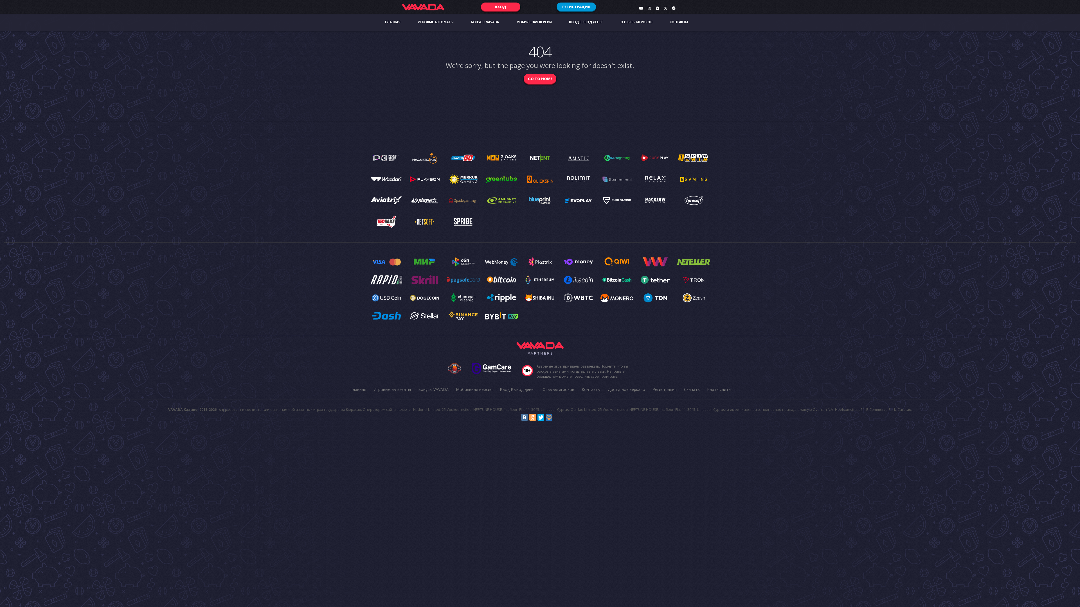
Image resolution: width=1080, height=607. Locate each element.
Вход (500, 6)
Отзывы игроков (636, 22)
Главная (392, 22)
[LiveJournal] (557, 417)
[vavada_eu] (665, 8)
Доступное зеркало (626, 389)
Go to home (540, 78)
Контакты (679, 22)
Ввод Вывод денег (586, 22)
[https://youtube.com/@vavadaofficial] (641, 8)
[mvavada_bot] (674, 8)
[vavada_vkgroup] (657, 8)
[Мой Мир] (549, 417)
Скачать (692, 389)
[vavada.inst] (649, 8)
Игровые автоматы (436, 22)
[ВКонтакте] (524, 417)
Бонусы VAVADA (485, 22)
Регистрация (576, 6)
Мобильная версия (534, 22)
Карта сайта (719, 389)
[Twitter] (540, 417)
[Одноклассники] (532, 417)
